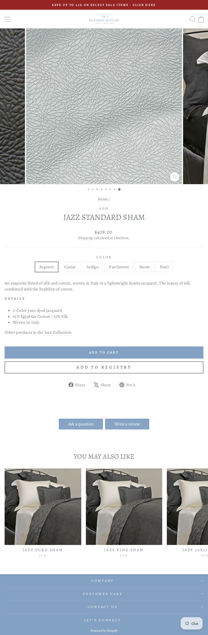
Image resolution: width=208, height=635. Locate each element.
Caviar (70, 267)
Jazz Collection (58, 332)
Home (103, 199)
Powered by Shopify (103, 631)
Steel (164, 267)
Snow (144, 267)
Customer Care (103, 593)
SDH (104, 208)
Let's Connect (102, 620)
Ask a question (80, 424)
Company (102, 580)
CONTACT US (103, 606)
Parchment (119, 267)
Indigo (92, 267)
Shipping (85, 238)
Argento (46, 267)
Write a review (127, 424)
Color (104, 257)
